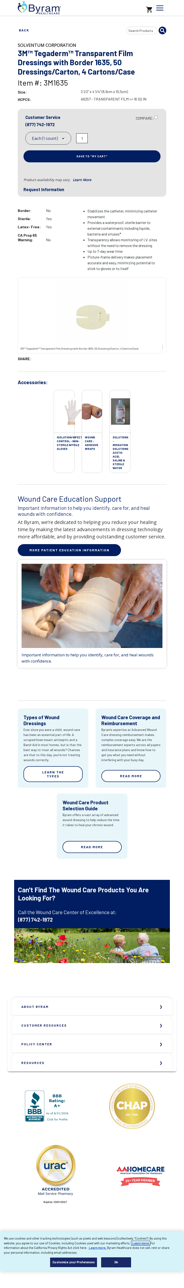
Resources (33, 1063)
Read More (131, 776)
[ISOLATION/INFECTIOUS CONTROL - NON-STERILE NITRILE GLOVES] (73, 411)
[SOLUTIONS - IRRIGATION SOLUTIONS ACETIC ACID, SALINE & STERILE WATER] (120, 411)
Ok (116, 1262)
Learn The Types (53, 774)
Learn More (82, 179)
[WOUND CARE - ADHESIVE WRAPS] (92, 411)
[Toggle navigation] (159, 7)
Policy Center (36, 1044)
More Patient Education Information (69, 550)
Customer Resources (44, 1025)
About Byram (35, 1007)
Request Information (43, 189)
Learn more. (141, 1243)
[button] (72, 139)
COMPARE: (145, 118)
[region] (92, 1251)
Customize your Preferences (73, 1262)
